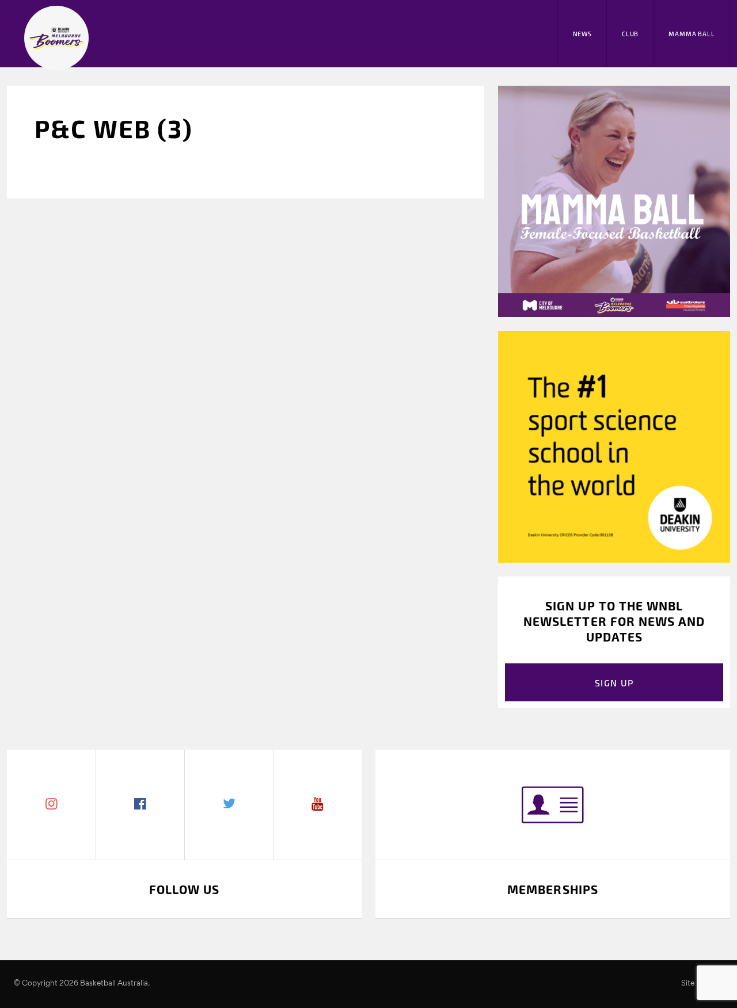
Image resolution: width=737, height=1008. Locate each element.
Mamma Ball (691, 33)
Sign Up (614, 682)
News (582, 33)
